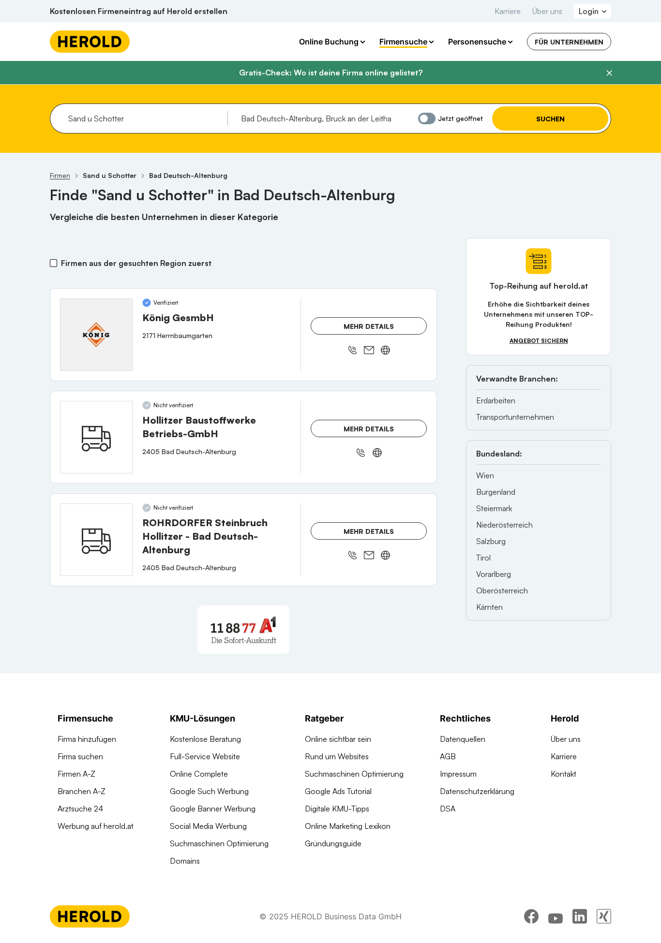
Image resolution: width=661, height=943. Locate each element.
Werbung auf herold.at (96, 826)
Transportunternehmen (515, 417)
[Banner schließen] (609, 73)
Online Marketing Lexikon (348, 826)
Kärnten (489, 607)
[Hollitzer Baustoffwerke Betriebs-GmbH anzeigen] (96, 437)
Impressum (458, 774)
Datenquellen (462, 739)
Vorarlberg (493, 574)
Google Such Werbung (209, 791)
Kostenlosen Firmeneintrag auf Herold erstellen (138, 11)
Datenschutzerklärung (477, 791)
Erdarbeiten (495, 400)
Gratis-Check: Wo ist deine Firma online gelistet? (330, 72)
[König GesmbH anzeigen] (96, 334)
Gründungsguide (333, 843)
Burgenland (495, 492)
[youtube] (555, 916)
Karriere (508, 11)
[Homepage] (90, 41)
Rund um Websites (337, 756)
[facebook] (531, 916)
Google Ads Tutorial (338, 791)
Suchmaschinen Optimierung (219, 843)
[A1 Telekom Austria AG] (243, 629)
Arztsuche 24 (80, 808)
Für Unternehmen (569, 42)
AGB (448, 756)
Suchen (550, 119)
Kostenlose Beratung (205, 739)
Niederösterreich (504, 525)
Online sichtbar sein (338, 739)
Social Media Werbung (208, 826)
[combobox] (144, 118)
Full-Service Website (205, 756)
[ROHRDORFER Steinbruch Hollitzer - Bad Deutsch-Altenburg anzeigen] (96, 539)
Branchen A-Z (81, 791)
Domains (185, 861)
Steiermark (494, 508)
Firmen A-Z (76, 774)
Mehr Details (369, 326)
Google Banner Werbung (212, 808)
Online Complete (199, 774)
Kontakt (563, 774)
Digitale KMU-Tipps (337, 808)
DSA (447, 808)
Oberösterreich (502, 590)
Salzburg (491, 541)
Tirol (483, 557)
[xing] (604, 916)
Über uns (547, 11)
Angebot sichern (539, 340)
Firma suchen (80, 756)
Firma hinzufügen (87, 739)
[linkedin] (579, 916)
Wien (485, 475)
